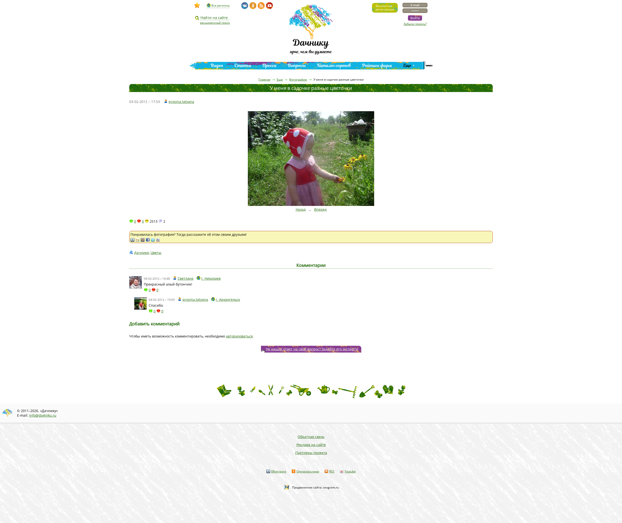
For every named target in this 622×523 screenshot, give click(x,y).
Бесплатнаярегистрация (385, 7)
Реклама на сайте (311, 444)
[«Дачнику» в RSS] (261, 5)
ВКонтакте (278, 471)
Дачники (141, 252)
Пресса (269, 65)
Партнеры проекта (311, 452)
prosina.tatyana (181, 101)
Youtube (350, 471)
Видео (217, 65)
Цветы (156, 252)
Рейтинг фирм (377, 65)
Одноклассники (307, 471)
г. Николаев (211, 278)
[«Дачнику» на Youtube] (269, 5)
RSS (331, 471)
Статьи (242, 65)
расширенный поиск (215, 23)
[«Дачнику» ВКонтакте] (244, 5)
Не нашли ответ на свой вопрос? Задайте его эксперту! (312, 349)
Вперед (320, 209)
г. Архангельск (228, 299)
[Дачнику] (197, 5)
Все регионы (220, 5)
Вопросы (297, 65)
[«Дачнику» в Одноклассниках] (253, 5)
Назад (301, 209)
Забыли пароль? (415, 24)
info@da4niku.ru (42, 415)
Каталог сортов (334, 65)
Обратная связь (311, 436)
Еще (407, 65)
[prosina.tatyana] (140, 303)
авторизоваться (239, 336)
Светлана (185, 278)
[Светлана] (135, 282)
